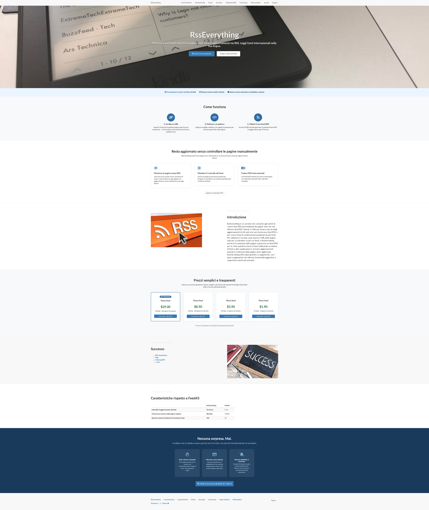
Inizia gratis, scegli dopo (165, 316)
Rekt (156, 358)
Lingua (274, 3)
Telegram (165, 503)
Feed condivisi (256, 3)
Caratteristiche (200, 3)
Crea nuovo (243, 3)
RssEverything (156, 3)
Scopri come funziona (228, 54)
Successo (219, 3)
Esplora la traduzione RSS (214, 193)
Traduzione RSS (231, 3)
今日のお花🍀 (160, 360)
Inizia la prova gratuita (202, 54)
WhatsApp (154, 503)
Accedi (266, 3)
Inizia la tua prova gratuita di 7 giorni (215, 484)
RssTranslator (237, 500)
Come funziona (186, 3)
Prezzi (210, 3)
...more (157, 362)
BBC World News (161, 355)
